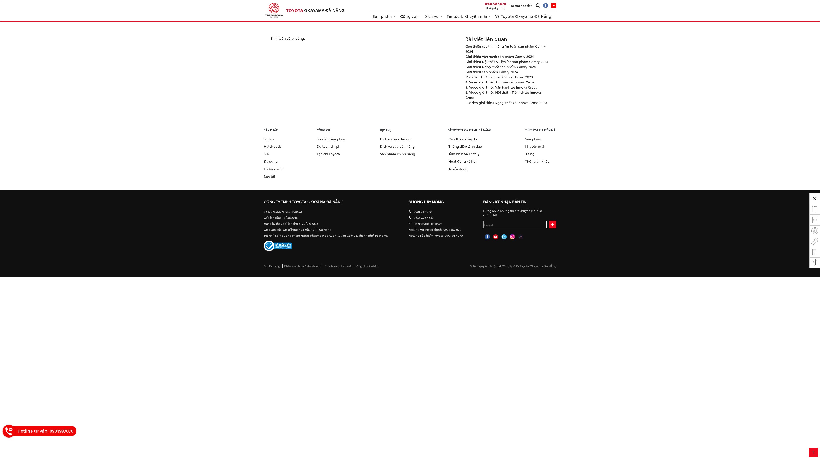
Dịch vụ (431, 16)
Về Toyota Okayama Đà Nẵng (523, 16)
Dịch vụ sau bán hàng (397, 146)
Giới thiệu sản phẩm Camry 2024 (491, 71)
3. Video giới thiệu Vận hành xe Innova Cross (501, 87)
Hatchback (272, 146)
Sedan (269, 138)
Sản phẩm (382, 16)
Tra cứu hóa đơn (521, 5)
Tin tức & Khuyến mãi (467, 16)
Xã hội (530, 153)
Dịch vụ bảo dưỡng (395, 138)
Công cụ (408, 16)
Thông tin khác (537, 161)
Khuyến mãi (534, 146)
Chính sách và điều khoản (302, 266)
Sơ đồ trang (272, 266)
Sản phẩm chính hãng (397, 153)
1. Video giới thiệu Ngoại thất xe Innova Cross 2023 (506, 102)
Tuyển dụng (457, 168)
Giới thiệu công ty (462, 138)
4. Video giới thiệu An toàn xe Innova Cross (500, 81)
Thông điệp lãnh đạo (465, 146)
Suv (266, 153)
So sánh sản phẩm (331, 138)
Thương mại (273, 168)
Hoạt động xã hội (462, 161)
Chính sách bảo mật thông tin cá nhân (351, 266)
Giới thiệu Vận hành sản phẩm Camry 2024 (499, 56)
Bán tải (269, 176)
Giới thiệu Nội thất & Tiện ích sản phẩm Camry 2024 (506, 61)
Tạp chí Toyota (328, 153)
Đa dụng (271, 161)
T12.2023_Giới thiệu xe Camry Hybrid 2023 (499, 76)
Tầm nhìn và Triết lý (463, 153)
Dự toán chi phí (329, 146)
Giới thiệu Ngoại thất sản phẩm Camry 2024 (500, 66)
